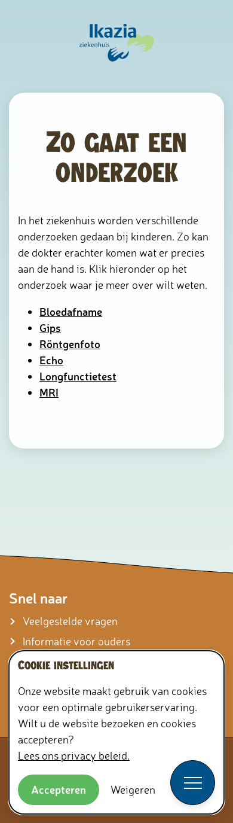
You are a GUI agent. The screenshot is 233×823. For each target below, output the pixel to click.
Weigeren (133, 789)
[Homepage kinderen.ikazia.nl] (116, 43)
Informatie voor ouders (76, 641)
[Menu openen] (192, 782)
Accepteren (58, 789)
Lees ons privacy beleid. (74, 755)
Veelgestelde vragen (70, 620)
